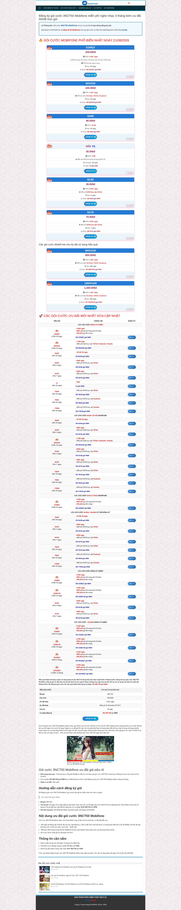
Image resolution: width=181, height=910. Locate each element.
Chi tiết (129, 173)
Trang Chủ (39, 8)
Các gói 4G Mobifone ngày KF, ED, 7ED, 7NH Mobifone (70, 875)
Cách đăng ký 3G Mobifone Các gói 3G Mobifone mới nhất (71, 867)
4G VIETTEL (98, 8)
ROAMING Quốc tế (84, 8)
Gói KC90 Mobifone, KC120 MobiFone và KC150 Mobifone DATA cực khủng (77, 884)
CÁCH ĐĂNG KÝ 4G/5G (51, 8)
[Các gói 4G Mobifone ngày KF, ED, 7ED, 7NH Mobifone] (44, 878)
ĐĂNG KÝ (90, 75)
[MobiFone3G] (90, 2)
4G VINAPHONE (109, 8)
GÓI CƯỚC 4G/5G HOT (68, 8)
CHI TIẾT (129, 76)
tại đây (124, 30)
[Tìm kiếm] (129, 3)
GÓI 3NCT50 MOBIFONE (110, 690)
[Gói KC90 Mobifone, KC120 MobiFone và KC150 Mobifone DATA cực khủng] (44, 886)
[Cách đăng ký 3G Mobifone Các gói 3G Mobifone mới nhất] (44, 869)
